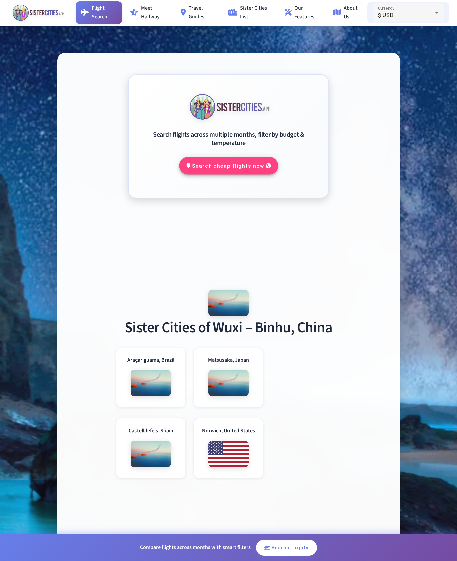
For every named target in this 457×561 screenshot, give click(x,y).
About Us (351, 12)
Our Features (304, 12)
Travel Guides (196, 12)
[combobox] (408, 15)
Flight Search (99, 12)
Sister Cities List (253, 12)
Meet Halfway (150, 12)
